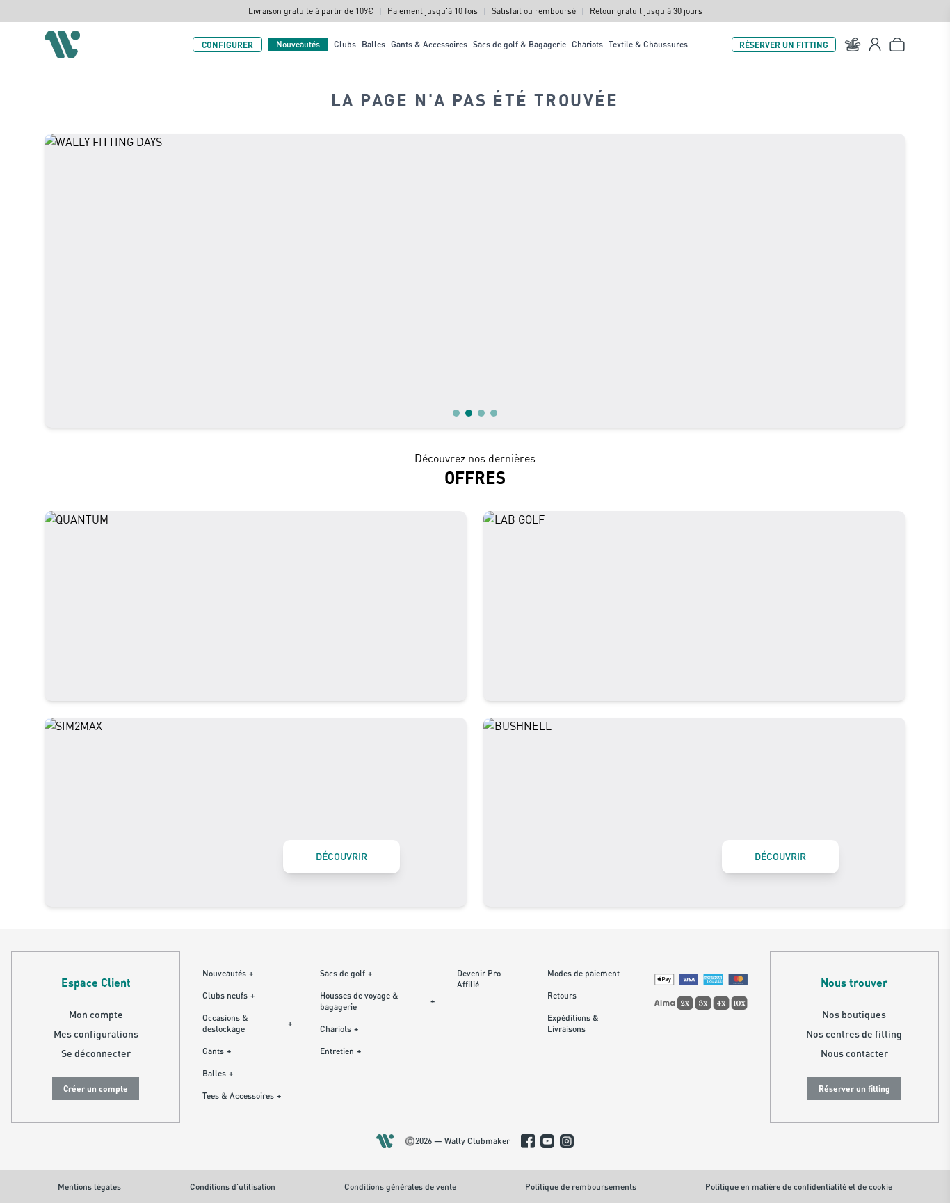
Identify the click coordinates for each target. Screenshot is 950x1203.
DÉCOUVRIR (341, 856)
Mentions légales (89, 1186)
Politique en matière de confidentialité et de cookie (798, 1186)
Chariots (587, 44)
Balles (373, 44)
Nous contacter (854, 1053)
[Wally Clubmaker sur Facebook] (528, 1141)
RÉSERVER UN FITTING (783, 44)
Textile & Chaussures (648, 44)
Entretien (340, 1051)
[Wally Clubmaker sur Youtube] (547, 1141)
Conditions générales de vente (400, 1186)
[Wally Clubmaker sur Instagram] (567, 1141)
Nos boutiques (854, 1014)
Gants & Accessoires (429, 44)
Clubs (345, 44)
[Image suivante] (886, 280)
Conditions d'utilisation (232, 1186)
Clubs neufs (228, 995)
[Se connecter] (875, 44)
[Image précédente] (64, 280)
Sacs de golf (346, 973)
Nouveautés (298, 44)
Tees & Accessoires (241, 1095)
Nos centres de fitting (854, 1034)
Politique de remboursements (580, 1186)
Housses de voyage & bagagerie (377, 1001)
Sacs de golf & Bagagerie (519, 44)
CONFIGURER (227, 44)
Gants (216, 1051)
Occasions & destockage (247, 1023)
